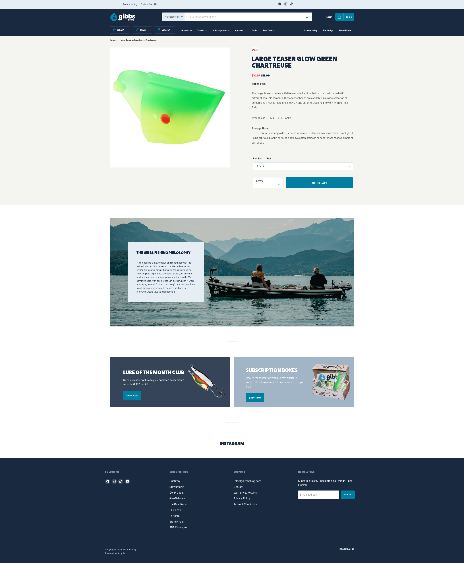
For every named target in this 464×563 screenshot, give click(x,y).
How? (143, 30)
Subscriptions (219, 30)
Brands (185, 30)
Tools (254, 30)
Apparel (239, 30)
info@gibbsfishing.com (247, 481)
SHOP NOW (132, 395)
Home (113, 40)
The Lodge (328, 30)
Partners (174, 515)
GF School (175, 510)
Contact (238, 486)
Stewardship (310, 30)
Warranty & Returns (245, 492)
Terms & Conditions (245, 504)
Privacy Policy (242, 498)
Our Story (174, 481)
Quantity (259, 181)
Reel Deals (268, 30)
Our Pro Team (177, 492)
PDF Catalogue (178, 527)
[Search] (307, 17)
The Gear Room (178, 504)
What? (120, 30)
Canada (346, 549)
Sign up (347, 495)
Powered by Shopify (115, 553)
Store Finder (345, 30)
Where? (166, 30)
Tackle (200, 30)
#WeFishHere (177, 498)
